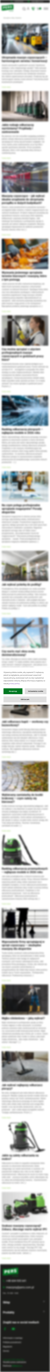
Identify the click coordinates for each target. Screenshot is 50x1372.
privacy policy (14, 683)
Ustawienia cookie (35, 691)
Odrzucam (25, 699)
